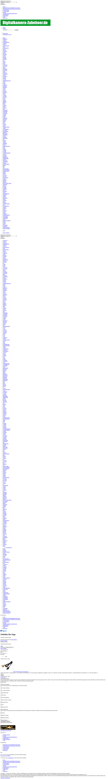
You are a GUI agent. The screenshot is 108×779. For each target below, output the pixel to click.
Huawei (4, 452)
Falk (4, 325)
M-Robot (5, 492)
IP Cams (4, 480)
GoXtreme (5, 435)
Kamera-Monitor (6, 467)
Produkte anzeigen (4, 649)
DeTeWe (4, 400)
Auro (4, 362)
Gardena (4, 424)
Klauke (4, 471)
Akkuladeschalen (6, 345)
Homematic (5, 447)
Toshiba (4, 582)
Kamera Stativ (6, 466)
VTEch (4, 241)
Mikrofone (5, 504)
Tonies (4, 580)
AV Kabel (5, 365)
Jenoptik (4, 464)
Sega (4, 546)
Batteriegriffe (5, 368)
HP (3, 450)
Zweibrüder (5, 608)
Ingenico (4, 260)
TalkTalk (4, 245)
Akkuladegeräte (6, 344)
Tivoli (4, 576)
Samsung (5, 544)
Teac (4, 572)
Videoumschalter (6, 593)
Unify (4, 586)
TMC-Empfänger (6, 577)
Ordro (4, 524)
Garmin (4, 425)
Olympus (5, 523)
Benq (4, 372)
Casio (4, 390)
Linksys (4, 280)
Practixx (4, 271)
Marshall (4, 496)
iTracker (4, 458)
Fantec (4, 415)
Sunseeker (5, 273)
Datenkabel (5, 396)
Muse (4, 306)
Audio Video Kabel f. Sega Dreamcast (20, 671)
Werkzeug (5, 609)
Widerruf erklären (6, 734)
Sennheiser (5, 312)
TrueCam (5, 585)
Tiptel (4, 575)
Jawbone (4, 460)
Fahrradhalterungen (7, 283)
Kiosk (4, 264)
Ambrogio (5, 350)
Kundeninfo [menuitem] (10, 11)
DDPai (4, 398)
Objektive (5, 521)
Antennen (5, 242)
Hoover (4, 449)
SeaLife (4, 251)
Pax (3, 263)
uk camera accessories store (5, 730)
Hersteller (2, 654)
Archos (4, 354)
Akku (4, 343)
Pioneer (4, 532)
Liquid (4, 302)
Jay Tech (4, 461)
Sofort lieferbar (3, 651)
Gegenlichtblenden (6, 429)
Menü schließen (6, 232)
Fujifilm (4, 423)
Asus (4, 357)
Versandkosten (11, 757)
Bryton (4, 386)
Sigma (4, 553)
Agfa (4, 336)
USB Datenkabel (6, 588)
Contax (4, 394)
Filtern (1, 646)
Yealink (4, 318)
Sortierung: (2, 647)
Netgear (4, 281)
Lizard (4, 488)
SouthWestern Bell (6, 559)
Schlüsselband (6, 249)
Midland (4, 304)
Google (4, 433)
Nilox (4, 517)
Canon (4, 388)
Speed (4, 561)
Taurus (4, 571)
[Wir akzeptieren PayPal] (3, 631)
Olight (4, 309)
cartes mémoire (6, 247)
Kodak (4, 475)
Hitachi (4, 445)
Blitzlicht (5, 378)
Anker (4, 291)
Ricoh (4, 539)
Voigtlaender (5, 597)
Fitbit (4, 421)
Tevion (4, 246)
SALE (4, 327)
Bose (4, 381)
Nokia (4, 519)
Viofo (4, 319)
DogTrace (5, 299)
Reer (4, 311)
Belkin (4, 371)
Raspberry (5, 278)
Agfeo (4, 257)
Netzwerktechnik (6, 389)
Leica (4, 482)
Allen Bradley (6, 348)
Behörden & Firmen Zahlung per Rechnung (11, 8)
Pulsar (4, 285)
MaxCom (5, 497)
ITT (4, 459)
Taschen (4, 570)
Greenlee (5, 436)
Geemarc (5, 427)
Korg (4, 301)
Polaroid (4, 529)
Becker (4, 324)
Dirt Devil (5, 401)
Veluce (4, 591)
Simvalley (5, 554)
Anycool (4, 352)
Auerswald (5, 361)
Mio (4, 508)
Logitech (4, 489)
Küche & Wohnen (6, 612)
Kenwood (5, 469)
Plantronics (5, 240)
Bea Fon (4, 370)
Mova (4, 269)
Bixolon (4, 258)
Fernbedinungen (6, 418)
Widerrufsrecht (6, 14)
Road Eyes (5, 540)
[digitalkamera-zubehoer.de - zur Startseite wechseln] (25, 25)
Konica (4, 476)
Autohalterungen (6, 363)
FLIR (4, 284)
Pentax (4, 528)
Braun (4, 383)
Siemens (4, 550)
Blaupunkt (5, 377)
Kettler (4, 470)
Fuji (4, 422)
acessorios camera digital (5, 755)
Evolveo (4, 414)
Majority (4, 303)
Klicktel (4, 473)
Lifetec (4, 486)
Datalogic (5, 395)
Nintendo (5, 518)
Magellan (5, 493)
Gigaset (4, 431)
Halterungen (5, 440)
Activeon (5, 331)
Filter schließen (3, 648)
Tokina (4, 583)
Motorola (5, 509)
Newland (5, 262)
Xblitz (4, 254)
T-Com (4, 282)
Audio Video (3, 677)
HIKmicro (5, 290)
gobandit (4, 432)
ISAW (4, 457)
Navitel (4, 511)
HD (3, 442)
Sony (4, 557)
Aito (4, 342)
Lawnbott (5, 479)
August (4, 293)
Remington (5, 537)
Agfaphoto (5, 337)
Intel (4, 454)
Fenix (4, 416)
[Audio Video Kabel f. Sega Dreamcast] (6, 671)
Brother (4, 385)
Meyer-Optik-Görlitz (7, 500)
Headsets (5, 256)
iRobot (4, 456)
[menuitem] (55, 6)
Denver (4, 399)
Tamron (4, 568)
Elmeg (4, 410)
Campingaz (5, 276)
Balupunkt (5, 294)
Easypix (4, 300)
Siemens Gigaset (6, 552)
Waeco (4, 277)
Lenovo (4, 483)
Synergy (4, 566)
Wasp (4, 600)
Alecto (4, 292)
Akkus (4, 346)
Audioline (5, 360)
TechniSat (5, 315)
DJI (3, 403)
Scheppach (5, 272)
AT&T (4, 359)
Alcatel (4, 347)
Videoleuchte (5, 592)
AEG (4, 335)
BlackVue (5, 321)
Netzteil (4, 512)
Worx (4, 274)
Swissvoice (5, 564)
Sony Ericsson (6, 558)
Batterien (5, 369)
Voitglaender (5, 599)
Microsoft (5, 502)
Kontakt (4, 12)
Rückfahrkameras (6, 326)
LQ (3, 491)
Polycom (4, 310)
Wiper (4, 602)
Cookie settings (6, 10)
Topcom (4, 581)
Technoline (5, 316)
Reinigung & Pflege (7, 611)
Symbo (4, 565)
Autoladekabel (6, 364)
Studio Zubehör (6, 610)
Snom (4, 556)
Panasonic (5, 526)
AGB (4, 6)
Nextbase (5, 514)
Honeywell (5, 448)
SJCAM (4, 555)
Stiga (4, 563)
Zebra (4, 606)
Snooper (4, 255)
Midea (4, 503)
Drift (4, 406)
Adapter (4, 333)
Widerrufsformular (6, 739)
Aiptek (4, 338)
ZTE (4, 607)
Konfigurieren (7, 777)
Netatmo (4, 308)
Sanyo (4, 545)
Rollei (4, 542)
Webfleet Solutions (6, 601)
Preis (1, 652)
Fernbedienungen (6, 417)
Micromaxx (5, 501)
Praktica (4, 530)
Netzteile (4, 513)
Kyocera (4, 478)
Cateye (4, 297)
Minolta (4, 505)
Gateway (5, 426)
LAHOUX (5, 287)
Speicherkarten (6, 562)
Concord (4, 392)
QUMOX (5, 536)
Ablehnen (2, 777)
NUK (4, 307)
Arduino (4, 355)
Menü (4, 27)
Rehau (4, 538)
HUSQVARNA (6, 453)
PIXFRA (5, 289)
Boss (4, 382)
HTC (4, 451)
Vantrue (4, 322)
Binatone (5, 373)
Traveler (4, 584)
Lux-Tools (5, 268)
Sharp (4, 548)
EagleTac (5, 408)
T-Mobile (5, 567)
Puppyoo (5, 533)
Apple (4, 353)
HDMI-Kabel (5, 443)
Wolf (4, 248)
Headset (4, 444)
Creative (4, 298)
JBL (4, 462)
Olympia (4, 522)
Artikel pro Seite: (3, 658)
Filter (4, 419)
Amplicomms (5, 351)
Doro (4, 405)
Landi (4, 265)
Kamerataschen (6, 468)
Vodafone (5, 596)
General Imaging (6, 430)
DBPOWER (5, 397)
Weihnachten (5, 259)
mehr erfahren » (14, 639)
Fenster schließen (3, 640)
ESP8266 (5, 412)
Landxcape (5, 267)
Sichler (4, 549)
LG (3, 484)
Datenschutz (5, 15)
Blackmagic (5, 374)
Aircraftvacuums (6, 339)
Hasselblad (5, 441)
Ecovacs (4, 409)
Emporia (4, 413)
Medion (4, 498)
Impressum (5, 17)
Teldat (4, 573)
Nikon (4, 515)
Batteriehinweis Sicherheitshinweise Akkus (11, 7)
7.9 (3, 653)
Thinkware (5, 320)
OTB (6, 656)
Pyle (4, 535)
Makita (4, 495)
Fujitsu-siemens (6, 243)
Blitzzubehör (5, 379)
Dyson (4, 407)
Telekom (4, 574)
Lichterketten (5, 485)
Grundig (4, 438)
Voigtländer (5, 598)
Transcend (5, 253)
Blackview (5, 375)
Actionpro (5, 330)
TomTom (5, 579)
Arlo (4, 356)
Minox (4, 506)
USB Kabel (5, 589)
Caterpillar (5, 391)
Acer (4, 328)
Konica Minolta (6, 477)
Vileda (4, 594)
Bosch (4, 295)
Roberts (4, 541)
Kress (4, 266)
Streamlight (5, 313)
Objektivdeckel (6, 520)
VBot (4, 590)
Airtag (4, 341)
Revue (4, 250)
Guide (4, 286)
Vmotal (4, 317)
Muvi (4, 510)
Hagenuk (5, 439)
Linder (4, 487)
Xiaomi (4, 603)
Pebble (4, 527)
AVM (4, 366)
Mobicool (5, 275)
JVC (4, 465)
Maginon (5, 494)
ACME (4, 329)
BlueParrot (5, 380)
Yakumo (4, 605)
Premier (4, 531)
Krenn (4, 474)
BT (3, 387)
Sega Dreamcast (9, 547)
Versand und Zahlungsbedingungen (10, 13)
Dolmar (4, 404)
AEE (4, 334)
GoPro (4, 434)
